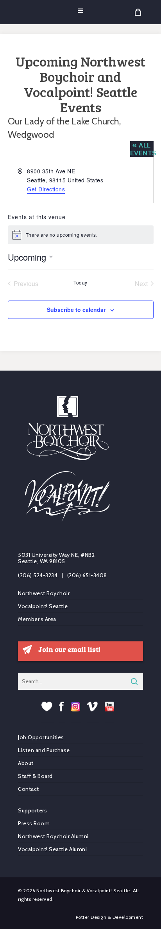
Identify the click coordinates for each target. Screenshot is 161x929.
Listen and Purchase (44, 750)
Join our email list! (69, 649)
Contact (28, 788)
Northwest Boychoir (44, 593)
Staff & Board (35, 776)
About (26, 763)
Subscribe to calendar (76, 309)
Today (80, 282)
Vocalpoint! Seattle (43, 606)
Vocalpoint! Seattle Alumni (52, 849)
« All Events (143, 149)
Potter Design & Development (109, 917)
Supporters (32, 810)
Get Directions (46, 189)
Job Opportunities (41, 737)
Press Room (34, 823)
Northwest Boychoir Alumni (53, 836)
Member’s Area (37, 619)
